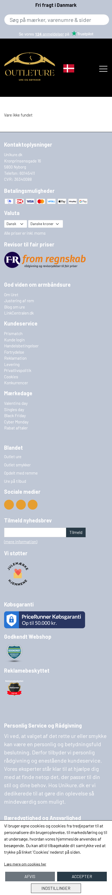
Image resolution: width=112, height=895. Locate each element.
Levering (12, 364)
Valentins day (16, 403)
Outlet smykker (17, 464)
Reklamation (15, 358)
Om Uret (11, 294)
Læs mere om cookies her (25, 864)
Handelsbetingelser (21, 345)
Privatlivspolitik (17, 370)
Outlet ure (12, 456)
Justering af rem (19, 300)
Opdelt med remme (21, 472)
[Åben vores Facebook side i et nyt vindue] (21, 505)
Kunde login (14, 339)
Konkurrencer (16, 382)
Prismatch (13, 333)
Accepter (82, 876)
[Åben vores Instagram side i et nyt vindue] (33, 505)
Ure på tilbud (15, 481)
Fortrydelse (14, 352)
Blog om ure (14, 306)
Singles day (14, 409)
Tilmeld (75, 532)
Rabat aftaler (16, 427)
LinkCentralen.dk (19, 312)
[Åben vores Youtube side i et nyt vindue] (9, 505)
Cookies (11, 376)
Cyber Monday (16, 421)
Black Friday (15, 415)
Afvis (29, 876)
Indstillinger (55, 888)
